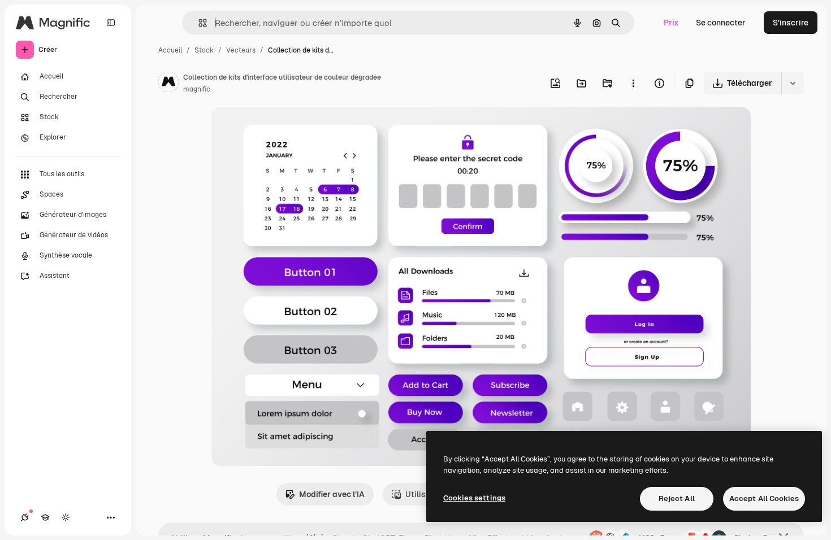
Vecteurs (241, 50)
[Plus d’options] (633, 83)
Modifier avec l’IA (332, 494)
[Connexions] (25, 517)
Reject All (677, 498)
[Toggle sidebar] (111, 23)
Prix (671, 23)
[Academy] (45, 517)
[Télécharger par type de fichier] (792, 83)
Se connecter (721, 23)
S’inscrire (790, 23)
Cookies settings (474, 498)
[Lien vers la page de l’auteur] (168, 83)
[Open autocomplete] (198, 23)
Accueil (170, 50)
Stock (204, 50)
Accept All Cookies (764, 498)
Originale (286, 128)
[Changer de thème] (66, 517)
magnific (196, 89)
